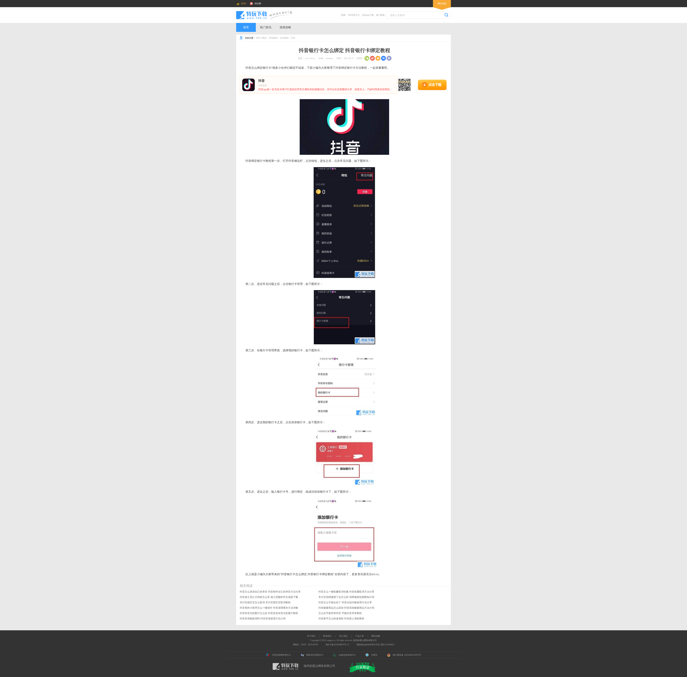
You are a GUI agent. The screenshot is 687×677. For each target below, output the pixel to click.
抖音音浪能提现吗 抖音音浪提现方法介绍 (263, 618)
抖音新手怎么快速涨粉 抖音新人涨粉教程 (341, 618)
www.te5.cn (310, 58)
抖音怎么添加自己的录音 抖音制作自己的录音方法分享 (270, 591)
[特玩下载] (267, 15)
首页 (246, 27)
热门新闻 (380, 15)
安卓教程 (284, 38)
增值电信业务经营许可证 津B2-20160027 (375, 644)
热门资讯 (265, 27)
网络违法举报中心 (314, 655)
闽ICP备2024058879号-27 (337, 644)
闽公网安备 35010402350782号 (407, 655)
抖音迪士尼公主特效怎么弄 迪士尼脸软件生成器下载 (269, 597)
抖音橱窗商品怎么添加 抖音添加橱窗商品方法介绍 (346, 607)
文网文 (374, 655)
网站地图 (375, 636)
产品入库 (359, 636)
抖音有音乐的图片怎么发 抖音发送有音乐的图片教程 (269, 613)
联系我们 (327, 636)
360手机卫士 (354, 15)
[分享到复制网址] (389, 58)
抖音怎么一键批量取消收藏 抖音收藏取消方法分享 (346, 591)
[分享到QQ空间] (378, 58)
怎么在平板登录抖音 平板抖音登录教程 (340, 613)
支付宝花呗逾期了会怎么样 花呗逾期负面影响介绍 (346, 597)
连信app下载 (368, 15)
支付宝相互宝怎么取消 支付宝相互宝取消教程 (265, 602)
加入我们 (343, 636)
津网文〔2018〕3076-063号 (305, 644)
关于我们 (311, 636)
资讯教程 (273, 38)
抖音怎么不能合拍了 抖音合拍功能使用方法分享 (345, 602)
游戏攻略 (285, 27)
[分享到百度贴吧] (383, 58)
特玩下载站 (261, 38)
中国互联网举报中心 (281, 655)
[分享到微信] (366, 58)
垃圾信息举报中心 (347, 655)
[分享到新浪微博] (372, 58)
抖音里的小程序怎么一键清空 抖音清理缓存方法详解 (269, 607)
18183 (243, 3)
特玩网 (258, 3)
